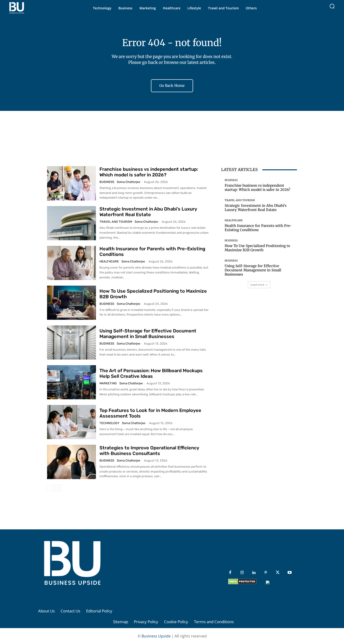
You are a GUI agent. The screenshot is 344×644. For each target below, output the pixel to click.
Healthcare (109, 261)
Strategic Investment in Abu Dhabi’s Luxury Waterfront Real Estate (148, 211)
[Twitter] (277, 573)
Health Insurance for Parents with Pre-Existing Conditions (258, 227)
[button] (332, 6)
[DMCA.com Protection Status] (242, 583)
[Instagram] (242, 573)
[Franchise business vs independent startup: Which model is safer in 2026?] (71, 183)
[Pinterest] (266, 573)
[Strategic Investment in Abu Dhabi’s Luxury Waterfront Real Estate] (71, 223)
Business (106, 181)
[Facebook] (230, 573)
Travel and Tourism (115, 221)
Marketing (108, 383)
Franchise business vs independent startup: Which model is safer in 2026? (148, 172)
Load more (257, 285)
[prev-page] (50, 488)
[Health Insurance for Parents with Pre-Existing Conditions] (71, 263)
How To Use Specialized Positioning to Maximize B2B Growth (257, 248)
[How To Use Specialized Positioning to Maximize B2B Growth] (71, 303)
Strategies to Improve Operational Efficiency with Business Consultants (149, 450)
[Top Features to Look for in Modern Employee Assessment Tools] (71, 422)
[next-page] (57, 488)
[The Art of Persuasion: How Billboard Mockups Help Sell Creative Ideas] (71, 382)
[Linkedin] (254, 573)
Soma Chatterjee (128, 182)
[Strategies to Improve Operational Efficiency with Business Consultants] (71, 462)
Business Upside (156, 636)
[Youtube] (289, 573)
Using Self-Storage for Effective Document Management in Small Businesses (147, 333)
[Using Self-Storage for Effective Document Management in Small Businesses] (71, 342)
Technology (109, 423)
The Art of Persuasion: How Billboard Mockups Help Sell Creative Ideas (151, 373)
